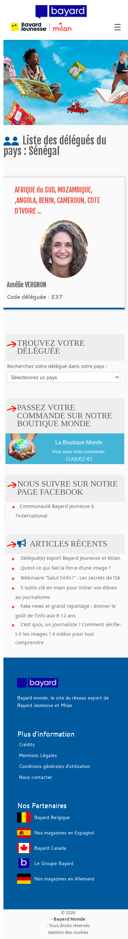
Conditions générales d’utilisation (54, 766)
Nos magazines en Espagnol (64, 832)
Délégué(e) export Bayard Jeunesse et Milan (70, 558)
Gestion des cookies (68, 932)
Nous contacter (35, 777)
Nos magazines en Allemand (64, 878)
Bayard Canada (50, 848)
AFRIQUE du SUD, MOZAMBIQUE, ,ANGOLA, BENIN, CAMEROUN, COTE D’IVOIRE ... (57, 200)
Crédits (27, 744)
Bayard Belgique (52, 817)
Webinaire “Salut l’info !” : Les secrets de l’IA (70, 577)
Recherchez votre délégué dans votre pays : (57, 366)
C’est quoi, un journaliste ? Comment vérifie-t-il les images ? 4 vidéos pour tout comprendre (68, 633)
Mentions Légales (38, 755)
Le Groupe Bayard (53, 863)
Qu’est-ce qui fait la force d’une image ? (65, 568)
